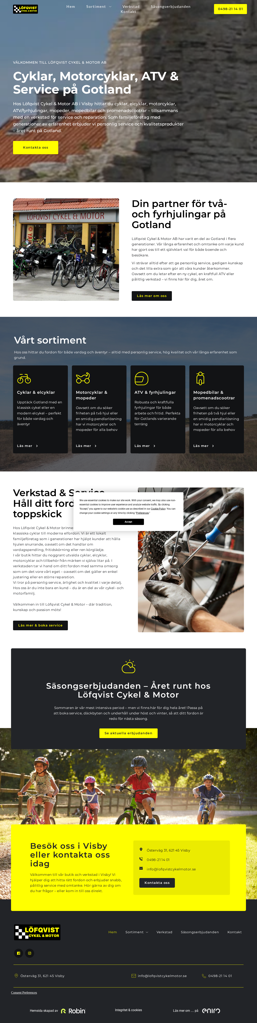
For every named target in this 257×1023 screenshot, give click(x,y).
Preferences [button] (142, 512)
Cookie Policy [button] (158, 508)
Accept (128, 521)
